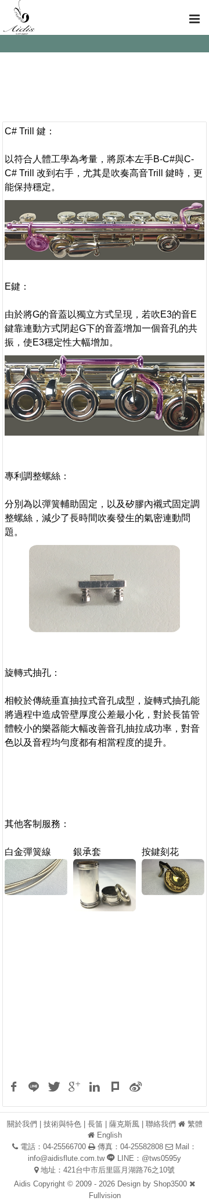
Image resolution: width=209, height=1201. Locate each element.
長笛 (95, 1124)
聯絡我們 (161, 1124)
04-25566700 (64, 1146)
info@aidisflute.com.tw (66, 1158)
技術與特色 (62, 1124)
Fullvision (105, 1195)
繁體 (195, 1124)
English (109, 1135)
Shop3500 (170, 1183)
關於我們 (22, 1124)
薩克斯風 (124, 1124)
